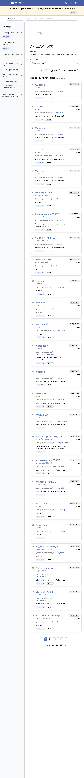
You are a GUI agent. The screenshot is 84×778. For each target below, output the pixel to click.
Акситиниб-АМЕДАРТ (46, 238)
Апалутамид (61, 466)
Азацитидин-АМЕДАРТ (47, 214)
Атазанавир (42, 503)
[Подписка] (66, 3)
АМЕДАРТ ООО (74, 84)
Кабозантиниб (62, 421)
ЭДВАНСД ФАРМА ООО (76, 503)
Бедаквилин (61, 553)
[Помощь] (71, 3)
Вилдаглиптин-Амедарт (48, 615)
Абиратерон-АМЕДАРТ (46, 192)
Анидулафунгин (62, 443)
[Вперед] (66, 639)
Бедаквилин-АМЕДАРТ (48, 546)
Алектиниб (59, 266)
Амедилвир (42, 345)
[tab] (39, 70)
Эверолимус (61, 287)
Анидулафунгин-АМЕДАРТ (49, 436)
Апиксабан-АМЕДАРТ (47, 482)
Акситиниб (59, 244)
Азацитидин (60, 220)
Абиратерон (60, 199)
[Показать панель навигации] (8, 3)
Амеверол (41, 281)
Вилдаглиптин (62, 622)
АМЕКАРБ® (42, 415)
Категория (34, 60)
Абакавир (40, 85)
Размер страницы (51, 645)
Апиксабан (60, 488)
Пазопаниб (61, 378)
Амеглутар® (42, 324)
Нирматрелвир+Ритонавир (45, 354)
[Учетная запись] (75, 3)
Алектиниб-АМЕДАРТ (46, 259)
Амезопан (41, 372)
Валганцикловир (44, 568)
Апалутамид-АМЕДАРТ (48, 460)
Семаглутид (61, 330)
